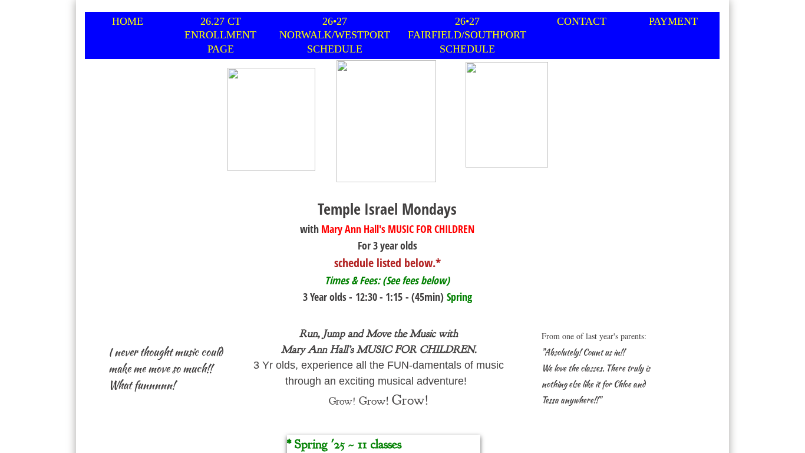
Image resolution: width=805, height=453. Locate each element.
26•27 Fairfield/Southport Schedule (467, 35)
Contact (581, 21)
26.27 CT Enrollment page (220, 35)
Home (127, 21)
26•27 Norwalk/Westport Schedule (334, 35)
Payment (673, 21)
